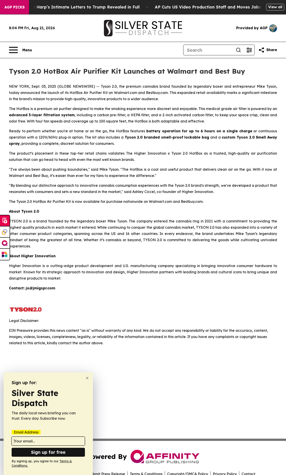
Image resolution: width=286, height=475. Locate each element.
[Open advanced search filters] (249, 50)
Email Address (26, 432)
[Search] (238, 50)
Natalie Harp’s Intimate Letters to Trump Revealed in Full (80, 7)
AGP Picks (14, 7)
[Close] (87, 378)
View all (275, 7)
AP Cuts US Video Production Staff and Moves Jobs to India (217, 7)
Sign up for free (48, 452)
